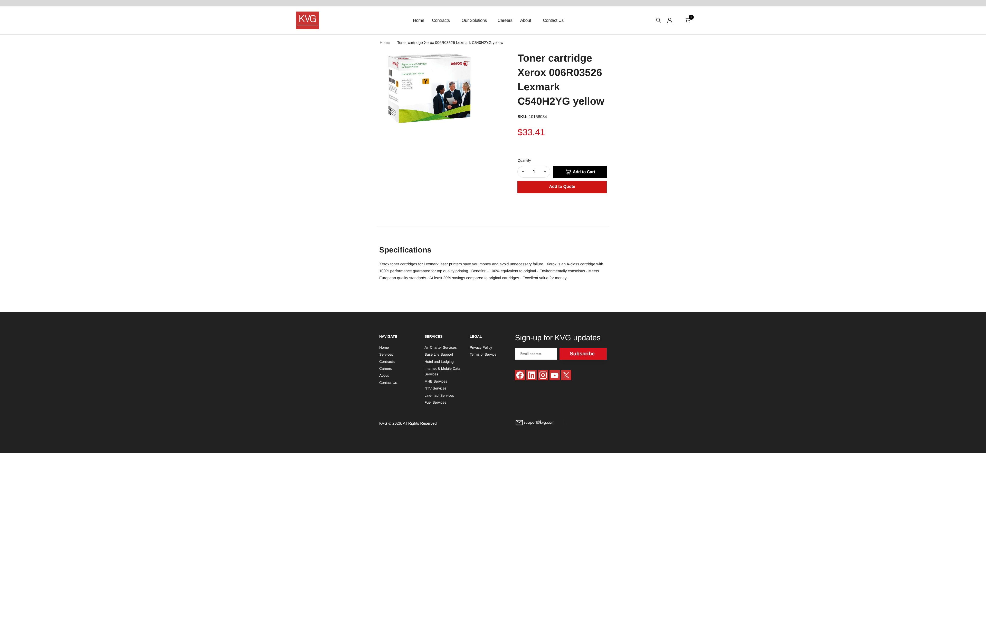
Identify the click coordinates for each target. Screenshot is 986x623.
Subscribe (582, 353)
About (526, 20)
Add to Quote (562, 186)
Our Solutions (474, 20)
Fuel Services (435, 402)
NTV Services (435, 388)
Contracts (441, 20)
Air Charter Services (440, 347)
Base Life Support (438, 354)
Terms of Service (483, 354)
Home (418, 20)
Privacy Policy (481, 347)
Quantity (524, 160)
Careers (505, 20)
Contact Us (553, 20)
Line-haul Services (439, 395)
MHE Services (435, 381)
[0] (687, 20)
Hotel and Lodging (439, 361)
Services (386, 354)
